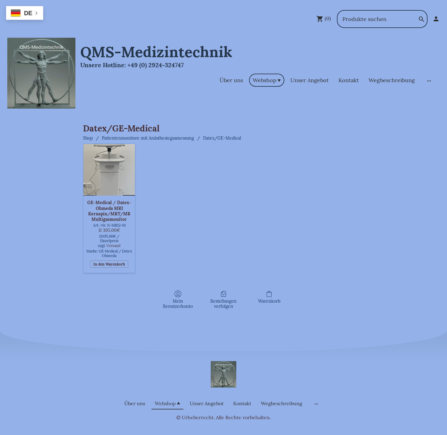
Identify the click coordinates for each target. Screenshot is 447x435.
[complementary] (24, 13)
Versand (113, 245)
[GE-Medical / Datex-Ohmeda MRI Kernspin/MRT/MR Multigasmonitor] (109, 170)
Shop (88, 138)
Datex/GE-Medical (222, 138)
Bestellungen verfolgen (223, 303)
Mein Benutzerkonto (178, 303)
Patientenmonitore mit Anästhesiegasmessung (148, 138)
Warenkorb (269, 301)
